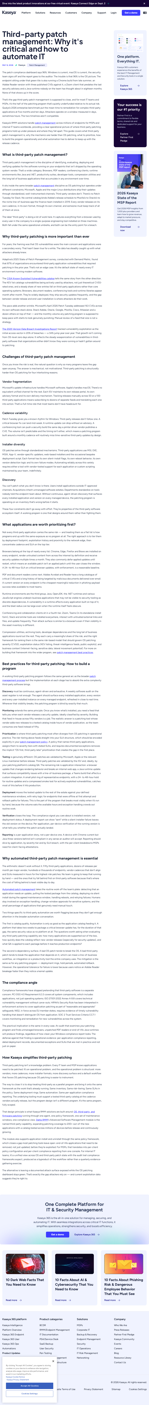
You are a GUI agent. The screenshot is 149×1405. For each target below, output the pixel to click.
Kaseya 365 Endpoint (13, 1334)
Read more (11, 1300)
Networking (83, 1357)
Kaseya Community (124, 1339)
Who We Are (120, 1325)
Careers (118, 1348)
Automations (9, 1348)
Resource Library (122, 1357)
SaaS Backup (46, 1343)
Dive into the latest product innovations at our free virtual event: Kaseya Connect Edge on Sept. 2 (53, 3)
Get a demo (131, 12)
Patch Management (37, 65)
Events (117, 1343)
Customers (71, 12)
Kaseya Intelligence (12, 1325)
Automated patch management (18, 889)
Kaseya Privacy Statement (18, 1380)
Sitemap (116, 1389)
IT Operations (84, 1348)
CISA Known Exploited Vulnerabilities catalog (30, 278)
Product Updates (11, 1353)
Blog (116, 1353)
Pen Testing (46, 1353)
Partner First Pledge (124, 1334)
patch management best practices (75, 652)
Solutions (40, 12)
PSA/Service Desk (49, 1339)
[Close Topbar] (144, 3)
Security (81, 1343)
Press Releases (121, 1330)
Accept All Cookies (30, 1386)
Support (101, 12)
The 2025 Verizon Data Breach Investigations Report (29, 329)
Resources (55, 12)
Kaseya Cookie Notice (15, 1377)
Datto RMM (42, 1119)
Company (86, 12)
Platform (26, 12)
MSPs (80, 1325)
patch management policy (34, 741)
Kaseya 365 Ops (10, 1343)
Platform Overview (12, 1330)
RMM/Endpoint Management (55, 1330)
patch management (45, 122)
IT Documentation (49, 1334)
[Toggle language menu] (145, 13)
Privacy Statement (93, 1389)
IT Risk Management (87, 1353)
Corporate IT (83, 1330)
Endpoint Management (89, 1339)
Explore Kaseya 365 (126, 87)
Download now (125, 228)
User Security (47, 1348)
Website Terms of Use (64, 1389)
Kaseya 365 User (10, 1339)
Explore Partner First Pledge (126, 137)
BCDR (43, 1325)
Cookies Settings (138, 1389)
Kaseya (21, 65)
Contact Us (120, 1362)
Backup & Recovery (87, 1334)
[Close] (53, 1361)
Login (114, 12)
